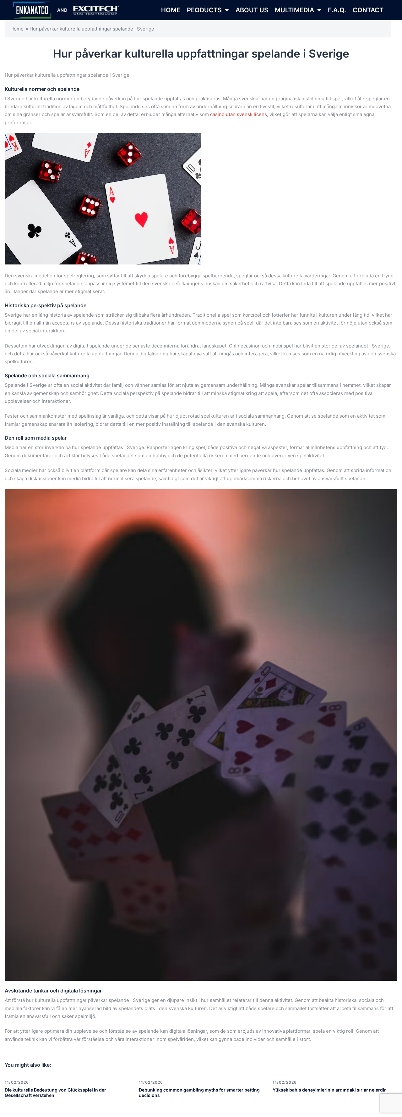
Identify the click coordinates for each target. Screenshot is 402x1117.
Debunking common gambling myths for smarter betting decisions (199, 1092)
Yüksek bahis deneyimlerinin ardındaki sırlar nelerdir (329, 1089)
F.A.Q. (337, 10)
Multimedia (294, 10)
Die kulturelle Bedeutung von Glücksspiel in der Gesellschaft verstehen (55, 1092)
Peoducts (204, 10)
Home (17, 29)
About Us (252, 10)
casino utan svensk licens (238, 114)
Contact (368, 10)
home (170, 10)
